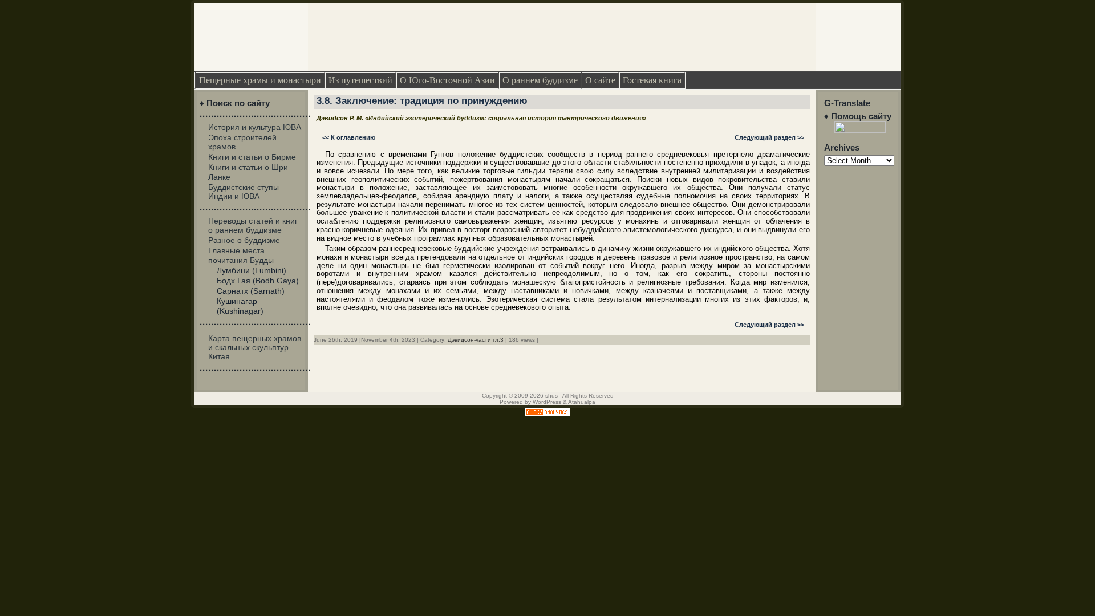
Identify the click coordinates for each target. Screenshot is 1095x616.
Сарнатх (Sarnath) (251, 290)
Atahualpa (581, 402)
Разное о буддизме (244, 240)
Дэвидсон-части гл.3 (476, 340)
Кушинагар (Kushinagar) (240, 306)
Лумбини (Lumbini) (251, 270)
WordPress (547, 402)
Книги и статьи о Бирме (252, 156)
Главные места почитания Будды (241, 255)
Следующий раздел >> (769, 137)
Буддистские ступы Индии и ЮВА (243, 192)
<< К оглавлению (348, 137)
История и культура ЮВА (254, 127)
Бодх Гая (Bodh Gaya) (258, 280)
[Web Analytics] (547, 414)
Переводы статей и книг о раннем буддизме (253, 225)
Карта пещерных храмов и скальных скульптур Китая (254, 347)
